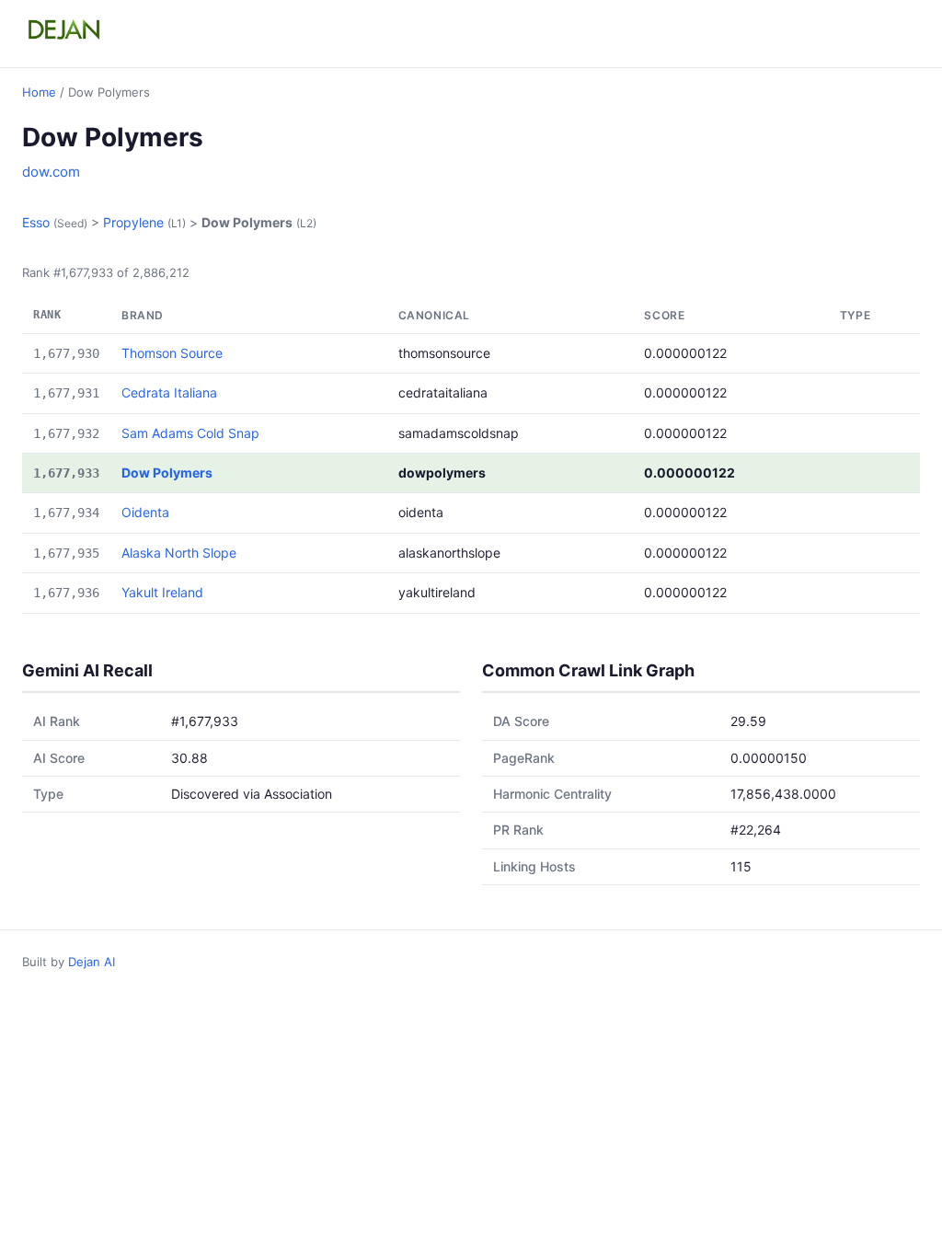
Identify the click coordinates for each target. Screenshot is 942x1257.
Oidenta (145, 512)
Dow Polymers (167, 472)
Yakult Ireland (162, 592)
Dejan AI (91, 961)
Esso (36, 222)
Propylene (133, 222)
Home (39, 92)
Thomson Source (172, 353)
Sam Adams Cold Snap (190, 433)
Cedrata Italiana (169, 392)
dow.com (51, 171)
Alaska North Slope (178, 552)
